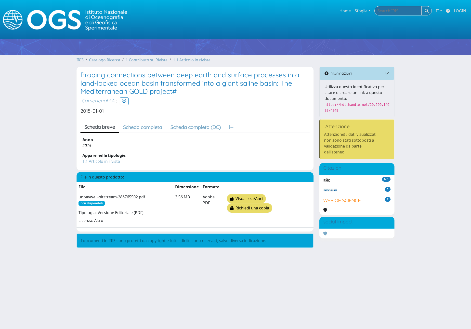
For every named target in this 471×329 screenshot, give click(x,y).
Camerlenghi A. (98, 100)
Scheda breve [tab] (99, 127)
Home (345, 11)
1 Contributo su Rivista (147, 60)
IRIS (80, 60)
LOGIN (460, 11)
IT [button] (437, 11)
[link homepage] (67, 19)
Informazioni (340, 73)
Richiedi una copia (251, 208)
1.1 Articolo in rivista (191, 60)
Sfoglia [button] (361, 11)
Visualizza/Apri (248, 198)
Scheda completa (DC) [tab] (195, 127)
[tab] (231, 127)
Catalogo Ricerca (104, 60)
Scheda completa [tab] (142, 127)
